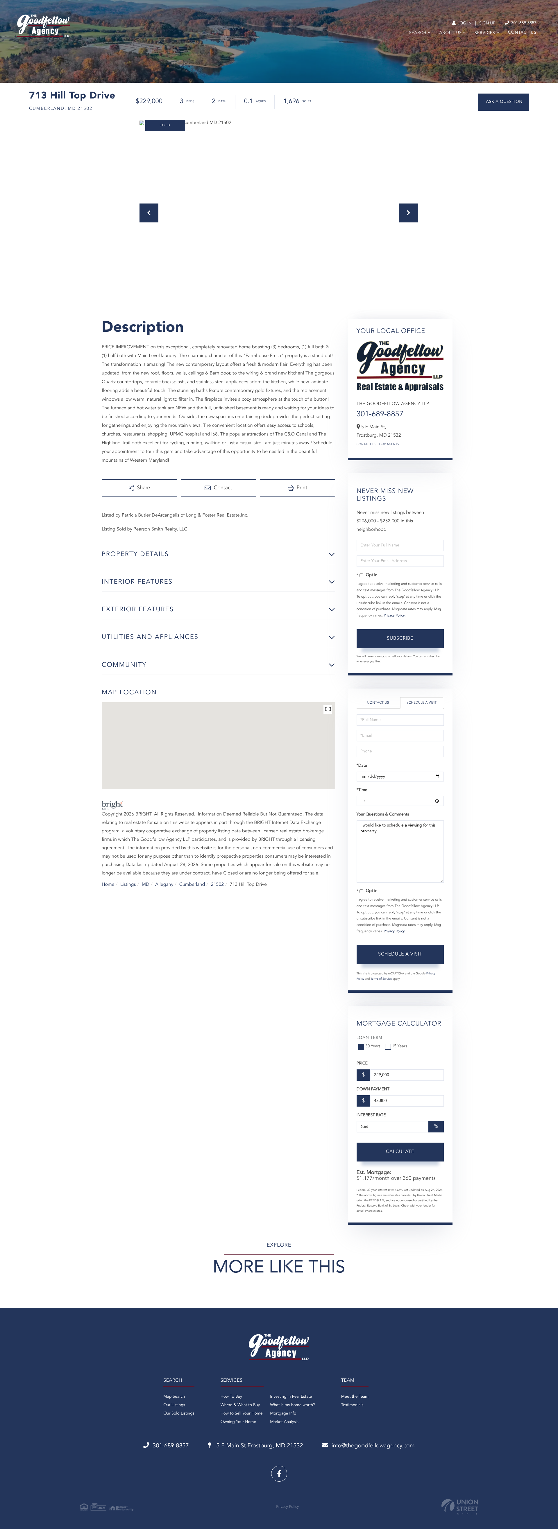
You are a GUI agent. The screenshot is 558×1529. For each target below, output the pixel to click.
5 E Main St (259, 1446)
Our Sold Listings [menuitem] (178, 1414)
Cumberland (192, 884)
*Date (362, 766)
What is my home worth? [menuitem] (292, 1405)
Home (108, 884)
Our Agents (389, 444)
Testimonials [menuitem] (352, 1405)
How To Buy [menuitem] (231, 1397)
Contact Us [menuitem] (522, 33)
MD (145, 884)
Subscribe (400, 638)
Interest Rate (371, 1115)
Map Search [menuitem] (174, 1397)
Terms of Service (381, 979)
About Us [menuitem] (450, 33)
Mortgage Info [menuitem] (283, 1414)
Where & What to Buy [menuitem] (240, 1405)
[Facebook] (279, 1474)
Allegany (164, 884)
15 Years (399, 1046)
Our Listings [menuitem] (174, 1405)
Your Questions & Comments (383, 815)
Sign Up (487, 23)
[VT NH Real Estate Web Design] (459, 1507)
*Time (362, 790)
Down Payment (373, 1089)
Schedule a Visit (422, 703)
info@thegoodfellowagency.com (373, 1446)
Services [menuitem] (485, 33)
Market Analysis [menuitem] (284, 1422)
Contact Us (366, 444)
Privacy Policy (394, 615)
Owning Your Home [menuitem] (238, 1422)
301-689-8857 (523, 23)
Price (362, 1064)
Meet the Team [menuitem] (355, 1397)
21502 (217, 884)
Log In (464, 23)
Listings (128, 884)
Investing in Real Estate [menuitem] (291, 1397)
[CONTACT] (503, 102)
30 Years (372, 1046)
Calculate (400, 1152)
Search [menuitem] (418, 33)
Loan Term (369, 1038)
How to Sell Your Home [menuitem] (242, 1414)
